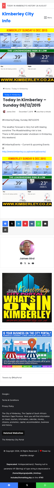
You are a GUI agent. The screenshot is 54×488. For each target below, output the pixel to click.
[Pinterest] (25, 223)
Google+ (6, 394)
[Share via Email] (45, 223)
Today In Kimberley (20, 89)
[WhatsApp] (38, 223)
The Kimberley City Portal (13, 440)
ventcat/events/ (38, 151)
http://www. (7, 151)
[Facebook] (5, 223)
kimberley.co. (19, 151)
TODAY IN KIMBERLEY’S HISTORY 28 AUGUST (27, 6)
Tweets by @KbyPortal (12, 377)
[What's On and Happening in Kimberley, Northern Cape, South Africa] (27, 322)
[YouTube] (32, 263)
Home (7, 89)
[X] (12, 223)
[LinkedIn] (18, 223)
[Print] (5, 230)
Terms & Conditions (10, 400)
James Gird (11, 112)
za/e (28, 151)
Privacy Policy (8, 406)
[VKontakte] (32, 223)
